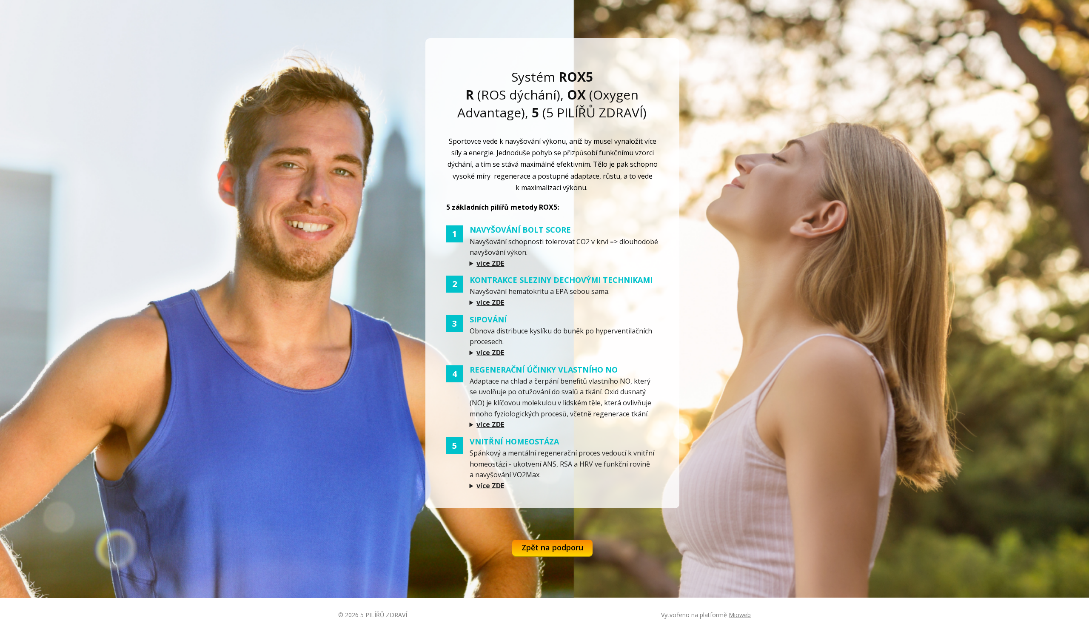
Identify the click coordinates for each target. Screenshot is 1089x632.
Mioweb (740, 615)
